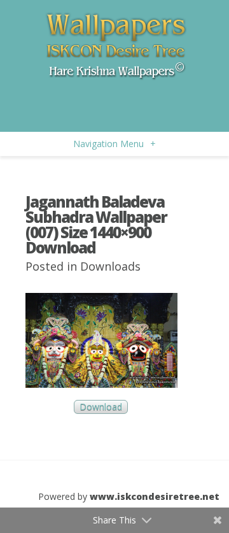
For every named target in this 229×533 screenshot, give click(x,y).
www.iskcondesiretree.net (154, 496)
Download (101, 407)
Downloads (110, 266)
